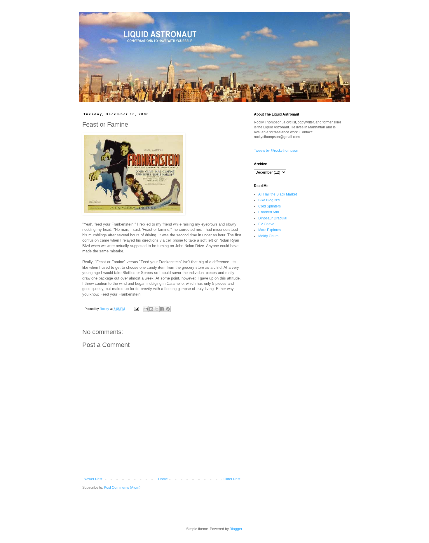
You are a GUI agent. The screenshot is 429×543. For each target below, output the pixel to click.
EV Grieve (266, 224)
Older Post (232, 479)
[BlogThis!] (151, 309)
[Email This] (146, 309)
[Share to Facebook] (162, 309)
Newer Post (93, 479)
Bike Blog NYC (270, 200)
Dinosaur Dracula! (272, 218)
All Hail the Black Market (277, 194)
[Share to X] (157, 309)
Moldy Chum (268, 236)
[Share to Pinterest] (168, 309)
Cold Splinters (269, 206)
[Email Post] (136, 308)
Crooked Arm (268, 212)
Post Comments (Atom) (122, 488)
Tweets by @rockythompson (276, 151)
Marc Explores (269, 230)
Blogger (236, 529)
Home (163, 479)
